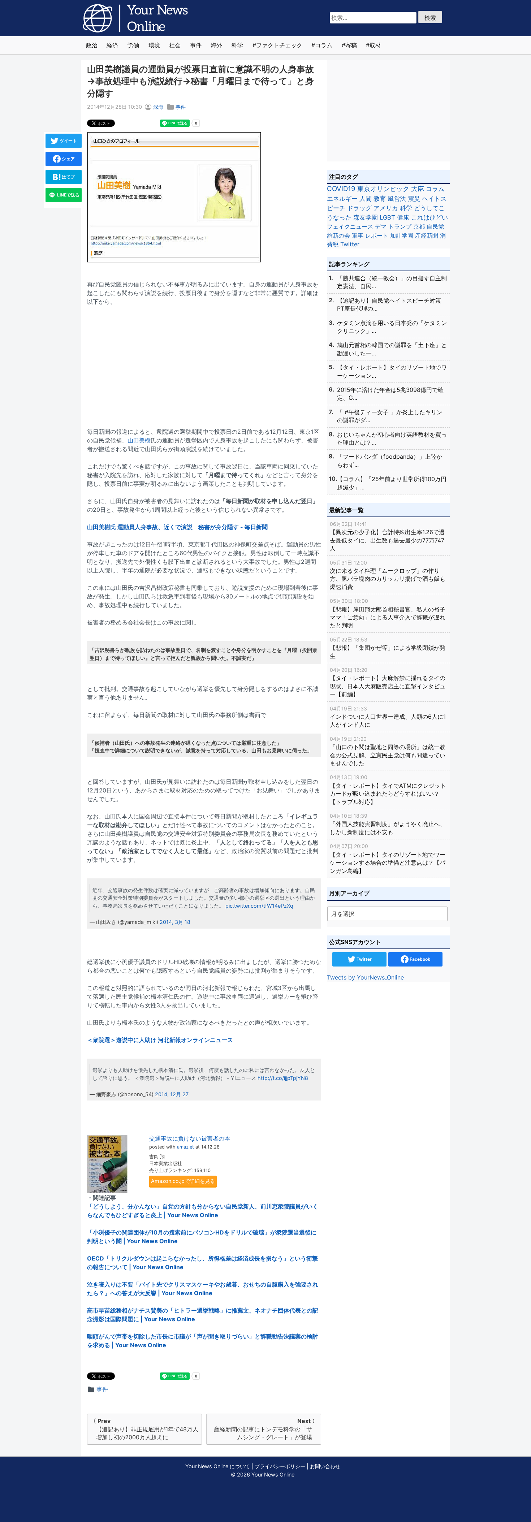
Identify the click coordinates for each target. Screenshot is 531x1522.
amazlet (185, 1147)
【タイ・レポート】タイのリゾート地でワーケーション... (392, 371)
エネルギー (342, 198)
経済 (112, 45)
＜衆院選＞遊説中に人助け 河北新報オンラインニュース (160, 1039)
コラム (323, 45)
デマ (381, 226)
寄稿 (351, 45)
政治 (92, 45)
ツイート (68, 140)
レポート (376, 235)
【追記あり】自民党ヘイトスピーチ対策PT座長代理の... (389, 304)
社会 (175, 45)
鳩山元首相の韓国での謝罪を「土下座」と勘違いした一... (392, 348)
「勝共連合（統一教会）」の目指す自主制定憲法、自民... (392, 282)
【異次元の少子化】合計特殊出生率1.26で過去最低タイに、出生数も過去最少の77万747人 (387, 536)
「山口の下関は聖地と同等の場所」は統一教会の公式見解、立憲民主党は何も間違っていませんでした (387, 751)
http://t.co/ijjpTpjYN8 (283, 1078)
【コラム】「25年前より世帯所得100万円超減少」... (391, 482)
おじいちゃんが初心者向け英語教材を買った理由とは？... (392, 438)
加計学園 (401, 235)
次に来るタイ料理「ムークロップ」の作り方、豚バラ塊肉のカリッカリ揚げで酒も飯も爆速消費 (387, 575)
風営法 (397, 198)
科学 (237, 45)
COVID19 (341, 189)
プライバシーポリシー (280, 1466)
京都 (419, 226)
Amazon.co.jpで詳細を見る (183, 1181)
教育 (380, 198)
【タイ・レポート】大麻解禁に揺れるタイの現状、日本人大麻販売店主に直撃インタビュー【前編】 (387, 682)
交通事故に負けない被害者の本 (189, 1138)
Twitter (349, 244)
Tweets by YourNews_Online (365, 977)
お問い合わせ (325, 1466)
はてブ (68, 177)
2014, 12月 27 (172, 1094)
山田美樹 (139, 440)
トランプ (399, 226)
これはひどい (429, 217)
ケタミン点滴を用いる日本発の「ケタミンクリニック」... (392, 326)
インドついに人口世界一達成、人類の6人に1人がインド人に (388, 716)
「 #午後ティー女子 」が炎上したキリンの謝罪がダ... (389, 416)
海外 (216, 45)
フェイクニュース (350, 226)
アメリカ (386, 208)
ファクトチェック (279, 45)
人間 (365, 198)
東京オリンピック (383, 189)
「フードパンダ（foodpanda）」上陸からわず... (389, 460)
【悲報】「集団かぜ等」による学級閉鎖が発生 (387, 648)
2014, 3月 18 (175, 922)
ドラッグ (359, 208)
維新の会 (338, 235)
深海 (158, 107)
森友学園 (365, 217)
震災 (414, 198)
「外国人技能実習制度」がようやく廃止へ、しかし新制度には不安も (387, 824)
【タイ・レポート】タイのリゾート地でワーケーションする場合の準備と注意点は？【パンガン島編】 (387, 858)
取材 (375, 45)
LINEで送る (67, 195)
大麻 (417, 189)
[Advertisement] (204, 362)
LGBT (387, 217)
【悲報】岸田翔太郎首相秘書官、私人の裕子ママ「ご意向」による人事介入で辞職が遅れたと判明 (387, 613)
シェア (68, 158)
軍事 (357, 235)
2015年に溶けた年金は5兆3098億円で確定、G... (390, 393)
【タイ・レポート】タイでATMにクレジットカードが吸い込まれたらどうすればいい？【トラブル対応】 (388, 789)
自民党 (435, 226)
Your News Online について (217, 1466)
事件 (196, 45)
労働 (133, 45)
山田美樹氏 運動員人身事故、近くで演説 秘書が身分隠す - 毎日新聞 (177, 527)
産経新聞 (426, 235)
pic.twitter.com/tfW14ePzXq (259, 906)
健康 (403, 217)
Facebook (419, 959)
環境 (154, 45)
